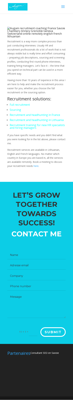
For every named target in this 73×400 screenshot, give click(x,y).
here (36, 166)
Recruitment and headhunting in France (35, 115)
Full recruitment (20, 105)
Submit (53, 332)
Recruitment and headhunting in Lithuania (37, 120)
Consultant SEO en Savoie (44, 352)
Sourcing (15, 110)
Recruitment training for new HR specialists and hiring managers (37, 126)
